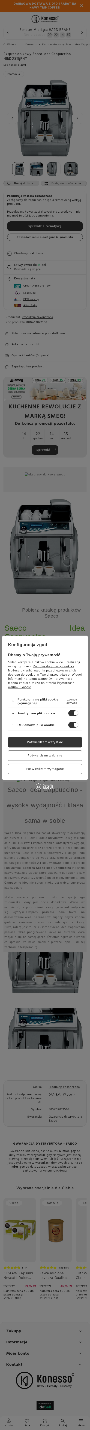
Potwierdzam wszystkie (45, 742)
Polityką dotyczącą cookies (53, 666)
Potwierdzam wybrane (45, 755)
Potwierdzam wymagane (45, 768)
